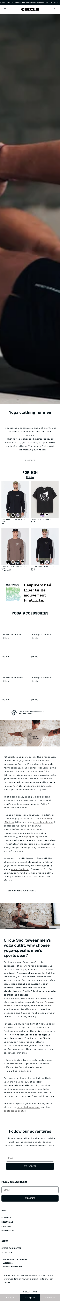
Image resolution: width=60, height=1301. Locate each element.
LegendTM (6, 1217)
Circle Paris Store (11, 1248)
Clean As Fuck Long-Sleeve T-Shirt (14, 567)
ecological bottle (15, 1110)
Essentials (7, 1222)
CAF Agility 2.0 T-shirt (41, 519)
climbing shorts (43, 822)
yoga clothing (20, 869)
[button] (5, 9)
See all (30, 477)
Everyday (6, 1226)
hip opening (31, 836)
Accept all (30, 1297)
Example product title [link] (13, 636)
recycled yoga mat (28, 1107)
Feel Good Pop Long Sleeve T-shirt (44, 567)
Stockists (6, 1252)
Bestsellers (7, 1231)
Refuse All (50, 1297)
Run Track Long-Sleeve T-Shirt (13, 520)
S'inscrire (30, 1166)
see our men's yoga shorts (22, 891)
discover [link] (30, 460)
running (47, 818)
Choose (10, 1297)
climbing (9, 822)
